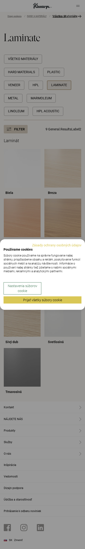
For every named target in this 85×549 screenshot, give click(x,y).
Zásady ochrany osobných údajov (56, 245)
